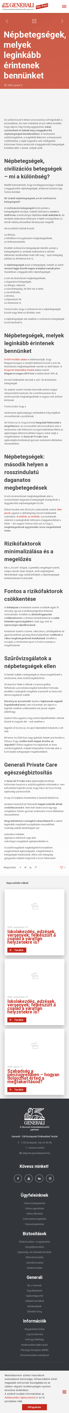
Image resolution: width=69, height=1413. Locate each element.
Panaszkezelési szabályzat (34, 1355)
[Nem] (64, 1392)
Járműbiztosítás (34, 1262)
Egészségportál (34, 1295)
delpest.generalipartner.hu (36, 1153)
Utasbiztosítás (34, 1267)
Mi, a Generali (34, 1285)
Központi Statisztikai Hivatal (19, 370)
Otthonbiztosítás (34, 1257)
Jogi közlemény (34, 1334)
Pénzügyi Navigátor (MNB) (34, 1350)
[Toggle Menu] (64, 6)
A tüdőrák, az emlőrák (28, 516)
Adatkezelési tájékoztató (34, 1344)
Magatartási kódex (35, 1329)
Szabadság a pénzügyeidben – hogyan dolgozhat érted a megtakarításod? (33, 1076)
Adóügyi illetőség (34, 1339)
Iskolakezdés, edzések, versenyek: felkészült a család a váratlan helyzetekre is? (31, 937)
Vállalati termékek (34, 1301)
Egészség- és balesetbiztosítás (34, 1252)
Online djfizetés (34, 1213)
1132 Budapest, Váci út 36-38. (36, 1142)
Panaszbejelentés (34, 1224)
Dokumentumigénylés (34, 1218)
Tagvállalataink (34, 1290)
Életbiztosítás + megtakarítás (34, 1241)
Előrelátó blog (34, 1311)
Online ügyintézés (34, 1208)
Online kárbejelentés (34, 1203)
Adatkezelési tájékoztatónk (20, 1397)
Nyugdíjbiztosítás (34, 1247)
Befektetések (34, 1306)
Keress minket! (36, 1147)
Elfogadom (34, 1407)
